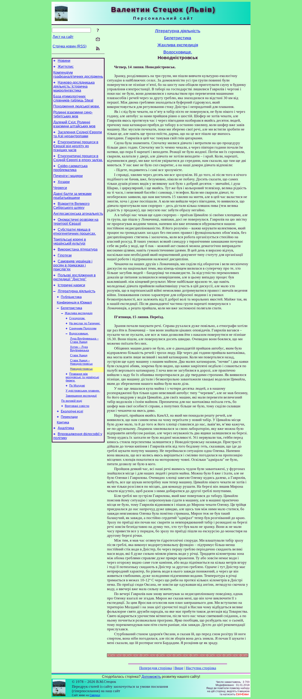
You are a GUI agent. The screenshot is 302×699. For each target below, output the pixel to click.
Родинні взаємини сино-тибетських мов (73, 114)
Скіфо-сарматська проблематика (70, 168)
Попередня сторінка (155, 668)
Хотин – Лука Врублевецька (79, 348)
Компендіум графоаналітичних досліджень (78, 74)
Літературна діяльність (76, 291)
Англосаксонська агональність (78, 213)
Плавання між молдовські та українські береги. (82, 377)
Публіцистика (71, 297)
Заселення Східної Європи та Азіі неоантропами (77, 134)
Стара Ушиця (78, 355)
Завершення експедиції (81, 395)
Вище (178, 668)
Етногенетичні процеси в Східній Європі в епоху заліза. (78, 158)
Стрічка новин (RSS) (69, 46)
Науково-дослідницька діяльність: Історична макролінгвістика (74, 86)
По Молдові (77, 385)
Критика (63, 422)
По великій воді (71, 400)
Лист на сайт (63, 37)
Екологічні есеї (72, 411)
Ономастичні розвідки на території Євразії (75, 221)
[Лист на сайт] (97, 39)
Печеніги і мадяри (68, 176)
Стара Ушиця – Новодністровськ (81, 362)
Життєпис (66, 66)
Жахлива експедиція (78, 313)
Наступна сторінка (201, 668)
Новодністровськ (81, 368)
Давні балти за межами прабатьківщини (72, 196)
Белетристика (71, 308)
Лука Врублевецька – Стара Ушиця (84, 340)
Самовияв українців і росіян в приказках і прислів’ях (72, 265)
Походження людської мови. (76, 106)
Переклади (69, 417)
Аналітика (66, 428)
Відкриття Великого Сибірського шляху (71, 206)
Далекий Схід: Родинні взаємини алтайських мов (74, 124)
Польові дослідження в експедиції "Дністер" (74, 277)
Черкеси (60, 188)
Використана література (77, 249)
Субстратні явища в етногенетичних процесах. (74, 231)
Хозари (64, 182)
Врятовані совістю (77, 406)
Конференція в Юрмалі (74, 302)
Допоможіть (151, 676)
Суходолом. (77, 318)
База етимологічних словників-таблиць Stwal (73, 98)
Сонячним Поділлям (82, 328)
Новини (64, 60)
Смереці (95, 695)
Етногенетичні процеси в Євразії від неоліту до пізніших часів (75, 146)
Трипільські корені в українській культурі (69, 241)
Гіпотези (65, 255)
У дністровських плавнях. (83, 390)
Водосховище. (79, 333)
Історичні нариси (71, 285)
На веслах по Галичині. (84, 323)
